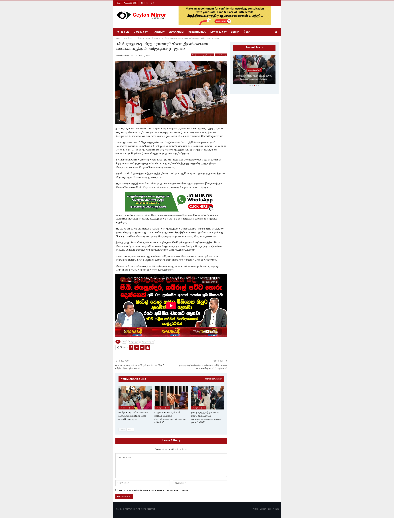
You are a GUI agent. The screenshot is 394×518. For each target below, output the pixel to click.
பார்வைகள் (218, 32)
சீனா (124, 342)
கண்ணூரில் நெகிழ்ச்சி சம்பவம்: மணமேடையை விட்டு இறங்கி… (254, 77)
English (144, 3)
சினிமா (159, 32)
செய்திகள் (140, 32)
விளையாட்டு (197, 32)
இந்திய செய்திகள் (254, 70)
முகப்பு (125, 32)
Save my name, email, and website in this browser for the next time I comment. (153, 490)
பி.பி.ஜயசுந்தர (133, 342)
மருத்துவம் (176, 32)
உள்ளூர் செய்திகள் (207, 55)
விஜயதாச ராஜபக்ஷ (148, 342)
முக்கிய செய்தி (221, 55)
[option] (254, 70)
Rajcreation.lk (273, 509)
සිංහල (153, 3)
